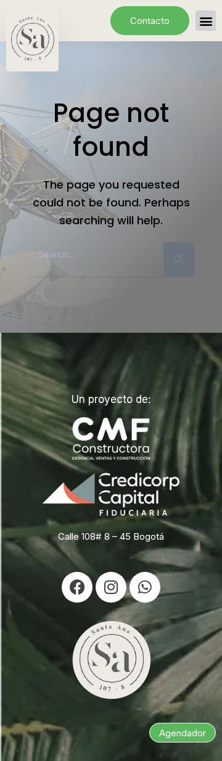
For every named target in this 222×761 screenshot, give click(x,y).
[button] (205, 20)
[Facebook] (77, 587)
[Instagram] (111, 587)
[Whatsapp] (145, 587)
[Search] (178, 259)
